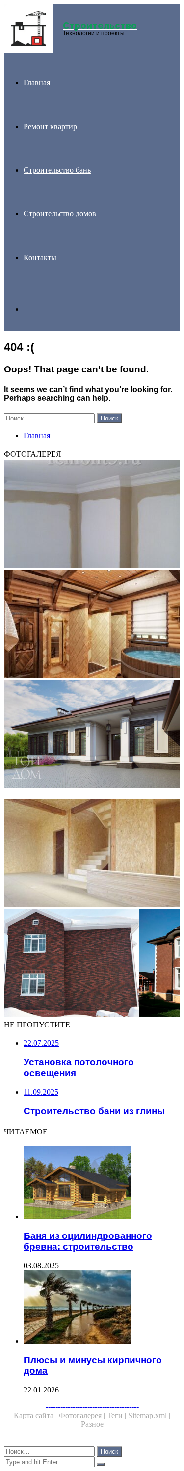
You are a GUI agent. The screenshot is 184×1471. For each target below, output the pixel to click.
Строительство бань (57, 170)
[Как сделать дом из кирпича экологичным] (92, 964)
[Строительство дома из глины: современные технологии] (92, 794)
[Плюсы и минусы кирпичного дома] (102, 1308)
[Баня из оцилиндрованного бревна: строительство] (102, 1183)
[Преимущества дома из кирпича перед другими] (92, 735)
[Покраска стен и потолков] (92, 515)
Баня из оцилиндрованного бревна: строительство (88, 1241)
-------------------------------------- (92, 1406)
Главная (37, 83)
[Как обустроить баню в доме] (92, 625)
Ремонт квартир (50, 126)
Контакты (40, 257)
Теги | (117, 1415)
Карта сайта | (36, 1415)
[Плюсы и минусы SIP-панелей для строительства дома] (92, 854)
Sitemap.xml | (149, 1415)
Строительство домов (60, 214)
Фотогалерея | (83, 1415)
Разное (92, 1424)
